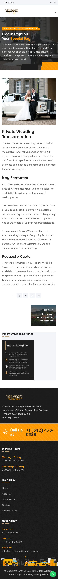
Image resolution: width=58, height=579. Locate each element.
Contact (6, 505)
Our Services (8, 499)
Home (5, 488)
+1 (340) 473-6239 (40, 432)
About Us (6, 493)
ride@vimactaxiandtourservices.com (21, 551)
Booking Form (9, 510)
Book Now (9, 2)
